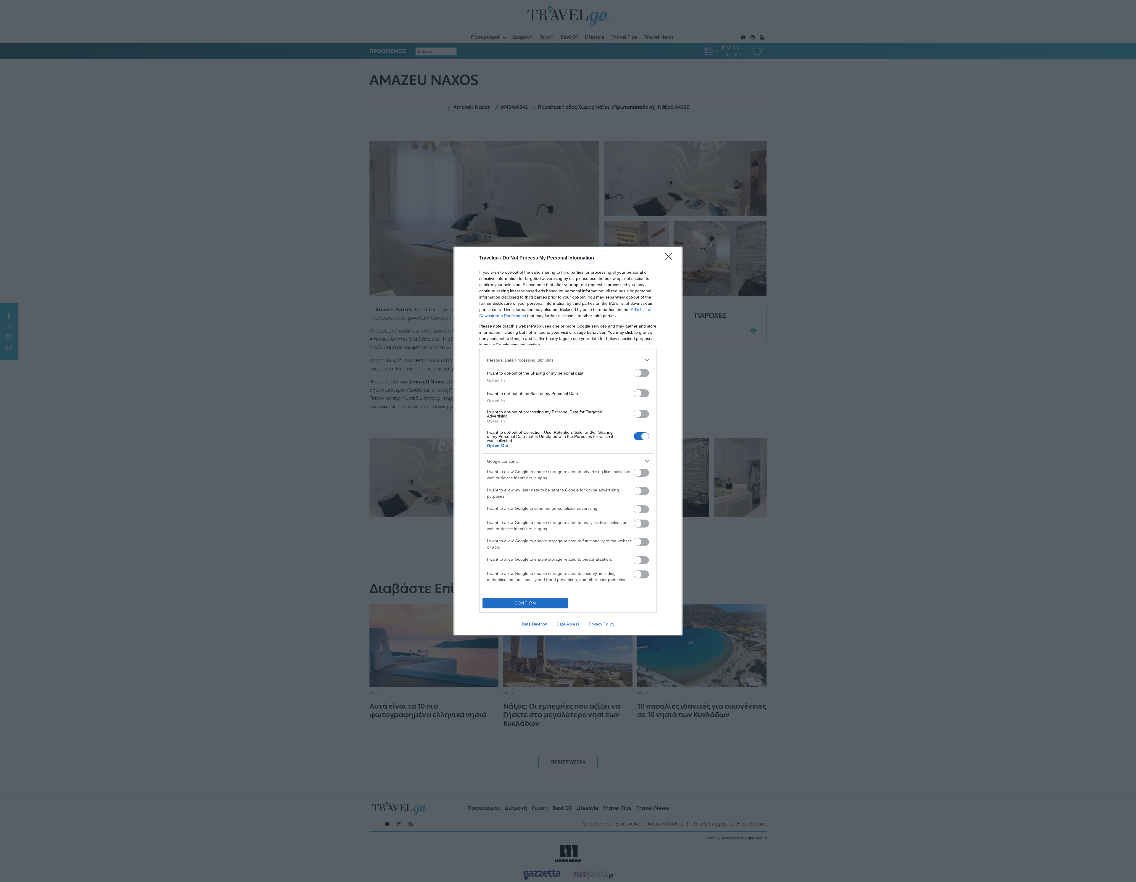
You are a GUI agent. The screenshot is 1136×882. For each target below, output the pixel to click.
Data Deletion (534, 624)
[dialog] (568, 441)
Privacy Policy (601, 624)
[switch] (641, 373)
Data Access (568, 624)
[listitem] (568, 360)
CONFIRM (525, 603)
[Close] (670, 258)
